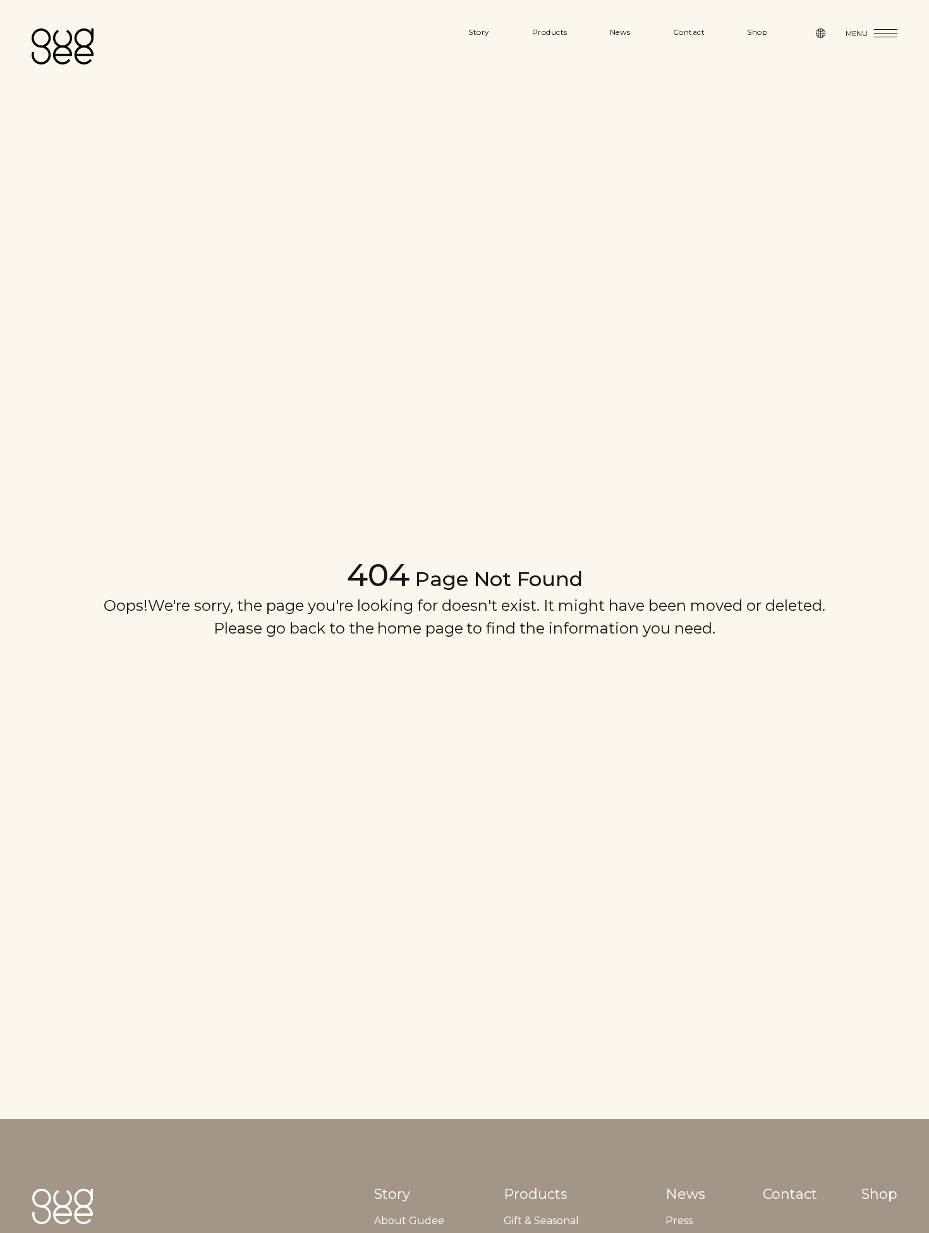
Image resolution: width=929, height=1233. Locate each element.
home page (420, 628)
